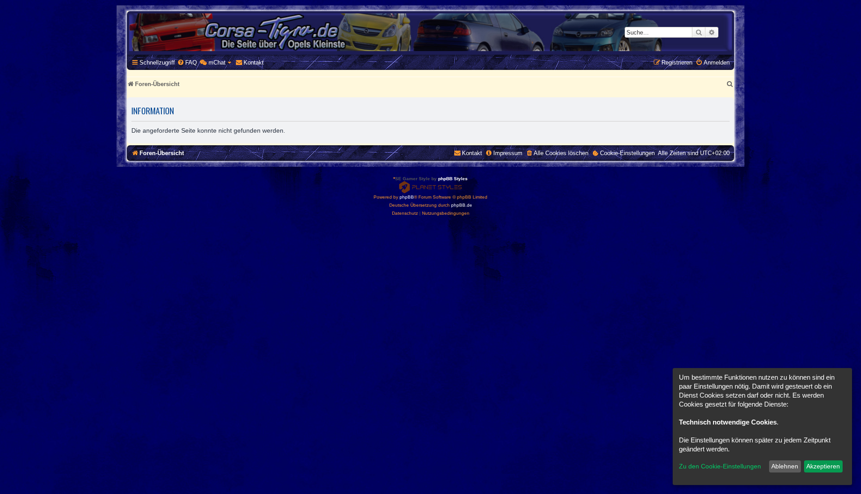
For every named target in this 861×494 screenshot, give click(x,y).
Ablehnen (784, 466)
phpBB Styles (453, 178)
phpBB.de (461, 205)
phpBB (407, 197)
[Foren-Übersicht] (430, 32)
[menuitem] (187, 62)
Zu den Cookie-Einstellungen (720, 466)
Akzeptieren (823, 466)
